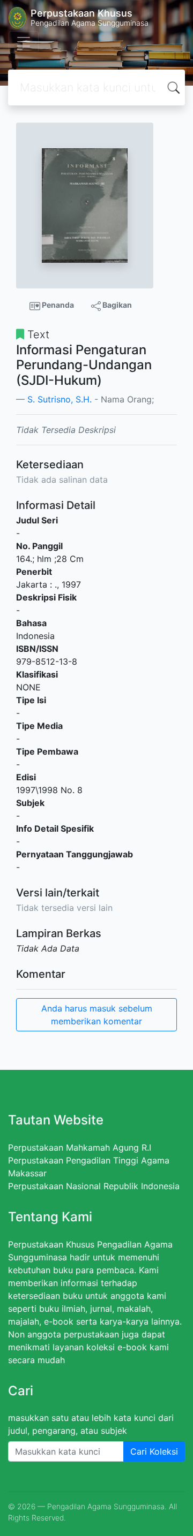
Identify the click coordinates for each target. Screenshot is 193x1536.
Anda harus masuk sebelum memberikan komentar (96, 1014)
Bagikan (116, 304)
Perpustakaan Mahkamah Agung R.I (79, 1147)
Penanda (57, 304)
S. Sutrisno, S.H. (59, 399)
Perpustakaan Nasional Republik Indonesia (94, 1186)
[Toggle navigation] (24, 41)
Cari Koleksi (154, 1451)
